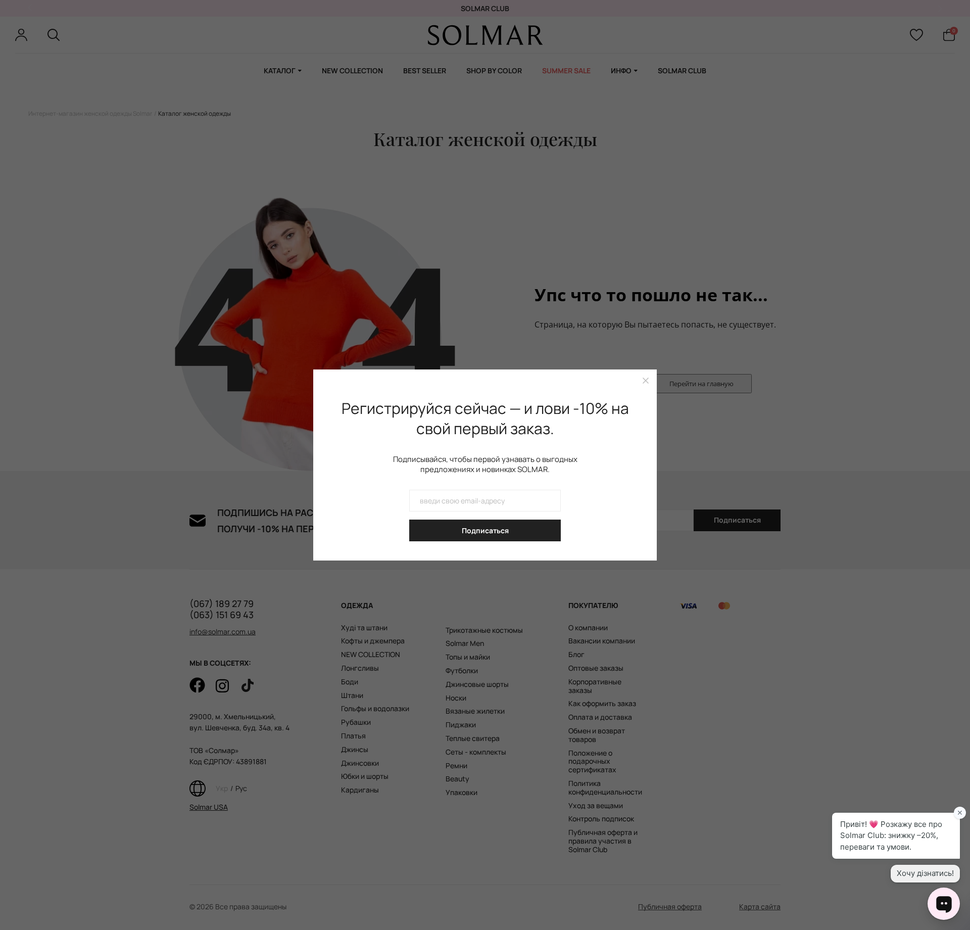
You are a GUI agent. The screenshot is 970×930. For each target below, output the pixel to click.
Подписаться (485, 530)
